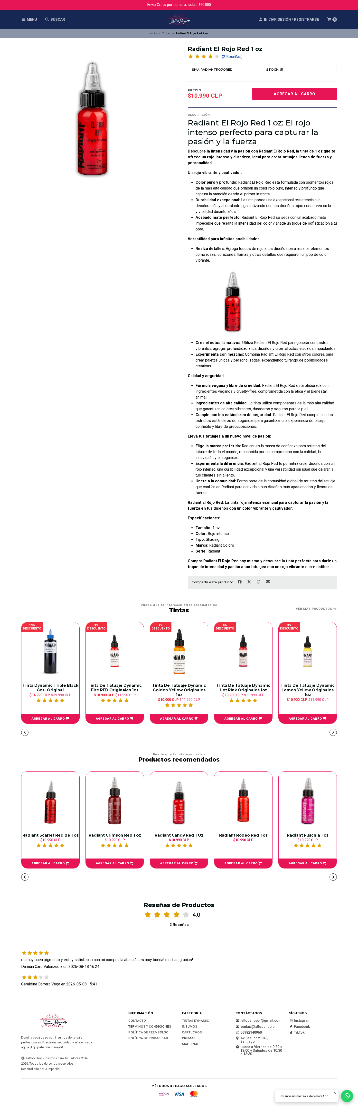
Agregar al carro (294, 94)
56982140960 (251, 1032)
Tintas (166, 33)
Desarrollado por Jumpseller (40, 1069)
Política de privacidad (148, 1038)
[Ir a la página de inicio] (179, 19)
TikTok (299, 1032)
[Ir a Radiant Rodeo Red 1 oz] (243, 801)
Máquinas (190, 1044)
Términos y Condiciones (149, 1026)
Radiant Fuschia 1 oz (308, 835)
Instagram (302, 1020)
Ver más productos (314, 608)
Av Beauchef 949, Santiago (254, 1040)
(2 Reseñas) (232, 57)
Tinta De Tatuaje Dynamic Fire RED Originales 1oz (115, 687)
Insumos (189, 1026)
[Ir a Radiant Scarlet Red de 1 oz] (50, 801)
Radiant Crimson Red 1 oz (115, 835)
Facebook (302, 1027)
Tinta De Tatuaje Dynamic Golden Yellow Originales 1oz (179, 690)
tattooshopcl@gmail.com (261, 1020)
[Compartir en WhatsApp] (259, 582)
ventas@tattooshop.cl (257, 1027)
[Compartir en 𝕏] (249, 582)
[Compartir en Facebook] (240, 582)
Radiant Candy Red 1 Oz (179, 835)
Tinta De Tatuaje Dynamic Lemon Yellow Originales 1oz (308, 690)
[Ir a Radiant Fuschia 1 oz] (308, 801)
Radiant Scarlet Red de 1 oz (50, 835)
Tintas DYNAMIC (195, 1020)
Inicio (153, 33)
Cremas (189, 1038)
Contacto (137, 1020)
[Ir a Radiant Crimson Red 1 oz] (115, 801)
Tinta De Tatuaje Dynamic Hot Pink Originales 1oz (243, 687)
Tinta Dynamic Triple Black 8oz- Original (50, 687)
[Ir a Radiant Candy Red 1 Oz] (179, 801)
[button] (50, 719)
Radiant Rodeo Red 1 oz (243, 835)
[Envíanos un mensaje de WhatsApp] (347, 1096)
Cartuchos (192, 1032)
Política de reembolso (148, 1032)
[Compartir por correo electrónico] (268, 582)
